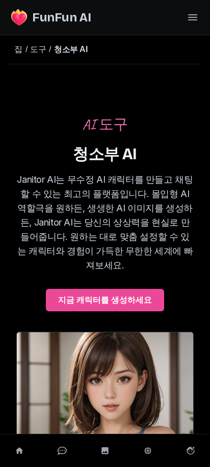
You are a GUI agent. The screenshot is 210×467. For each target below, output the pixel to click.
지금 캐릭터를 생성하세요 (105, 300)
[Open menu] (192, 17)
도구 (38, 49)
